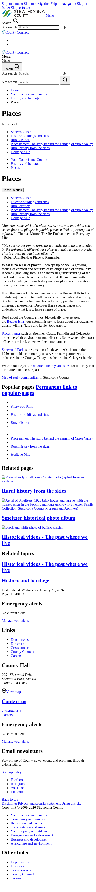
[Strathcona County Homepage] (24, 15)
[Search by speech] (64, 27)
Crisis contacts (21, 648)
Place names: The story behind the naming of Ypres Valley (52, 144)
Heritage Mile (20, 152)
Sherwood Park (22, 132)
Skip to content (12, 4)
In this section (13, 190)
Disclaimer (9, 803)
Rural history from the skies (30, 148)
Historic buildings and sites (30, 136)
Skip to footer (20, 8)
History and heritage (25, 98)
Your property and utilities (29, 831)
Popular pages (39, 390)
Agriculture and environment (31, 843)
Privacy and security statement (39, 803)
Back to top (10, 799)
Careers (16, 656)
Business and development (29, 839)
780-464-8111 (11, 711)
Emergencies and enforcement (32, 835)
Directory (17, 643)
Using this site (71, 803)
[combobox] (38, 27)
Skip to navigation (37, 4)
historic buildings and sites (50, 366)
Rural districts (20, 140)
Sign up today (11, 772)
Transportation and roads (28, 827)
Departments (20, 639)
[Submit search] (65, 80)
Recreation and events (26, 823)
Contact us (14, 701)
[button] (50, 15)
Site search (9, 27)
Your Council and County (29, 94)
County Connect (22, 652)
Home (15, 90)
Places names (11, 333)
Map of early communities (20, 377)
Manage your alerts (15, 620)
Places (11, 113)
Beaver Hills (16, 321)
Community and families (28, 819)
